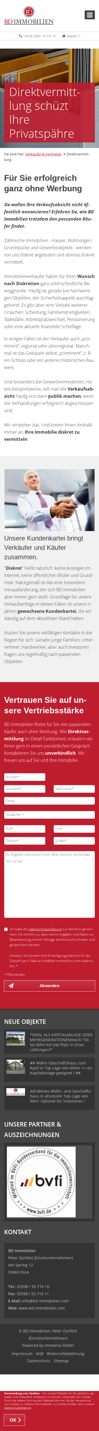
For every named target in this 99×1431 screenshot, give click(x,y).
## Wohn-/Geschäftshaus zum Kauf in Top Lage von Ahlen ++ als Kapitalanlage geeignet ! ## (61, 1067)
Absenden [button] (49, 985)
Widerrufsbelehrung (65, 1353)
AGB (39, 1353)
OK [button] (13, 1420)
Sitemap (61, 1360)
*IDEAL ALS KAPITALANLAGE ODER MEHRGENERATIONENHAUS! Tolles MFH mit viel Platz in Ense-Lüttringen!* (61, 1042)
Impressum (22, 1353)
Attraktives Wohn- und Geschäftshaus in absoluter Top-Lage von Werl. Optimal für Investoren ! (61, 1096)
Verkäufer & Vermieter (43, 154)
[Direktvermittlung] (49, 500)
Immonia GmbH (59, 1345)
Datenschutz (38, 1360)
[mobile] (90, 14)
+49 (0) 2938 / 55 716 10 (39, 36)
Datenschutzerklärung (45, 929)
